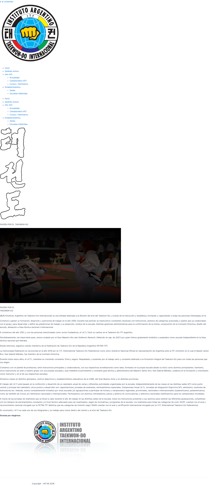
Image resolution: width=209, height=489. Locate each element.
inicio (7, 68)
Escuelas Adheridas (18, 93)
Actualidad (14, 77)
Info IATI (8, 74)
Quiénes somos (12, 71)
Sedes (12, 90)
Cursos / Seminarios (19, 84)
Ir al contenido (6, 1)
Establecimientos (12, 87)
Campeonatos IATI (18, 80)
